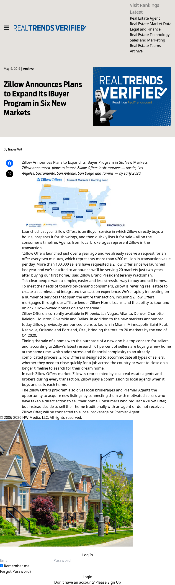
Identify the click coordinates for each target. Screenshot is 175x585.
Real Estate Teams (145, 45)
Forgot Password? (15, 571)
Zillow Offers (66, 231)
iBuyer (92, 231)
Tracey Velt (15, 149)
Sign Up (114, 582)
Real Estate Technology (150, 34)
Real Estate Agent (145, 18)
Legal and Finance (145, 29)
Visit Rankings (144, 5)
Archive (136, 51)
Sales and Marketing (147, 40)
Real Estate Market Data (150, 23)
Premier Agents (137, 390)
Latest (136, 12)
